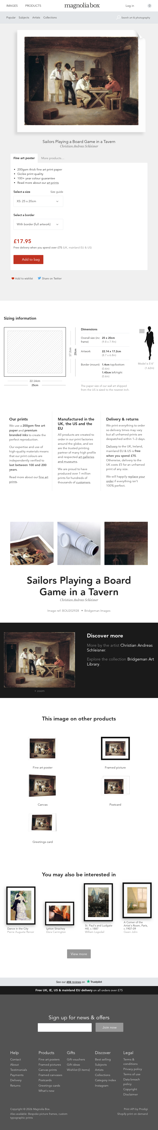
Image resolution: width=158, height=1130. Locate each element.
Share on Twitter (52, 278)
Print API (129, 1109)
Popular (11, 17)
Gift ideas (73, 1065)
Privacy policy (132, 1069)
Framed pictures (50, 1065)
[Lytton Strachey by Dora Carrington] (59, 913)
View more (79, 954)
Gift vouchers (76, 1059)
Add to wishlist (24, 278)
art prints (53, 183)
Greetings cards (49, 1086)
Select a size (38, 192)
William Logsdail (94, 932)
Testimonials (18, 1070)
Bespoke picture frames (42, 1114)
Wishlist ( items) (78, 1070)
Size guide (56, 192)
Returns (15, 1086)
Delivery (112, 446)
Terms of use (131, 1074)
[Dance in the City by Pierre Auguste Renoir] (20, 906)
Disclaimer (130, 1094)
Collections (50, 17)
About (14, 1065)
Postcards (45, 1080)
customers (83, 482)
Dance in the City (17, 928)
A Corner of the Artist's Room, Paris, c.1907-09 (136, 926)
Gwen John (131, 932)
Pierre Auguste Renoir (20, 932)
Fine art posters (49, 1059)
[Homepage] (79, 6)
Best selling (103, 1059)
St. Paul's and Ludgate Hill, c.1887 (98, 927)
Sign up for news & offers (79, 1017)
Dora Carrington (56, 932)
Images (12, 6)
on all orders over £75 (79, 990)
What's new (46, 1091)
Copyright (130, 1089)
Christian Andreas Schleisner (79, 146)
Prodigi (143, 1109)
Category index (105, 1080)
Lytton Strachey (55, 928)
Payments (17, 1075)
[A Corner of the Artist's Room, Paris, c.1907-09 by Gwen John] (137, 900)
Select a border (23, 215)
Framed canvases (50, 1075)
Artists (36, 17)
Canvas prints (48, 1070)
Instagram (101, 1086)
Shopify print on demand (132, 1114)
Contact (15, 1059)
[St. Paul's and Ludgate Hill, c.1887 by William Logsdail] (98, 902)
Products (33, 6)
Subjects (24, 17)
